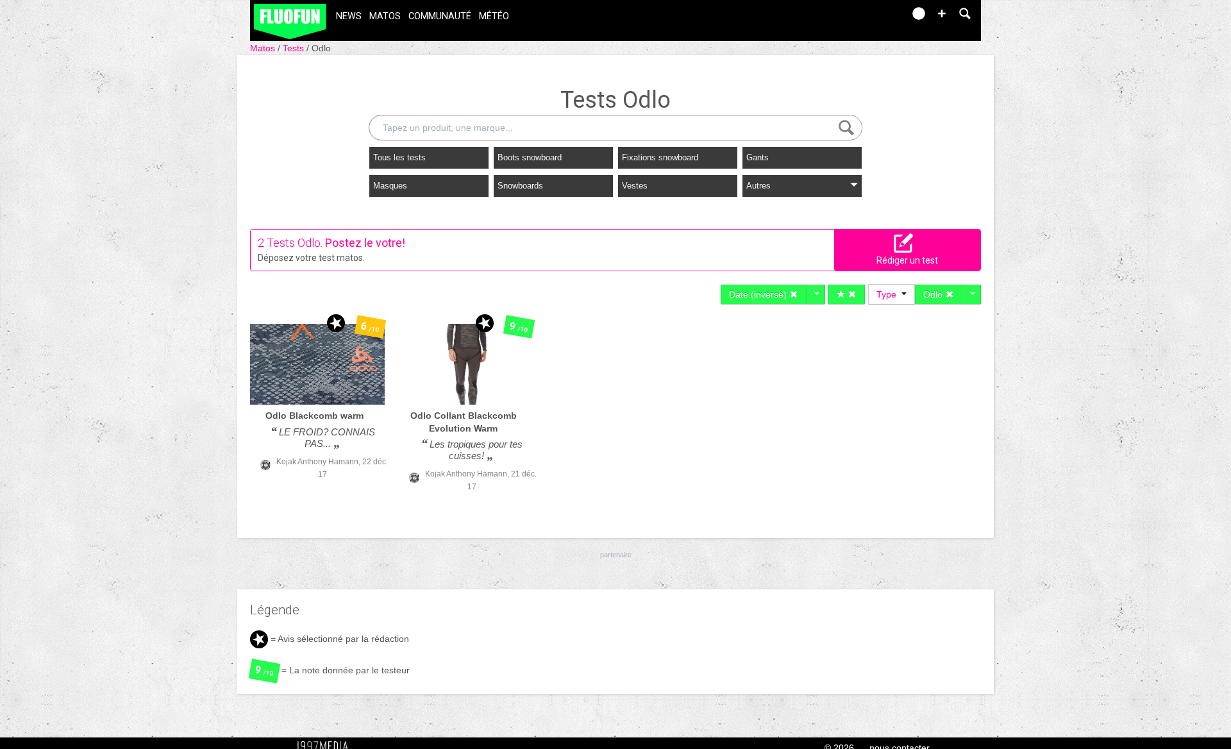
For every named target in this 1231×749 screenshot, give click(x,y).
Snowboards (520, 185)
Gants (757, 157)
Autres (758, 185)
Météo (494, 16)
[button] (942, 13)
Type (888, 294)
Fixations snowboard (660, 157)
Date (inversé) (759, 294)
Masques (390, 185)
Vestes (635, 185)
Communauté (439, 16)
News (349, 16)
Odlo (321, 48)
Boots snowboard (530, 157)
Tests (294, 48)
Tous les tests (399, 157)
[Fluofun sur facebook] (867, 17)
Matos (385, 16)
